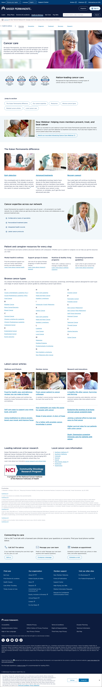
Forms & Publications (60, 578)
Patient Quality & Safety (36, 578)
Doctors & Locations (23, 15)
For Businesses (83, 575)
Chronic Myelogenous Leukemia (14, 322)
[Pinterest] (16, 640)
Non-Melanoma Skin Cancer (44, 355)
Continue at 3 (5, 509)
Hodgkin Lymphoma (42, 298)
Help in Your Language (9, 631)
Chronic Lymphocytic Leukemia (14, 319)
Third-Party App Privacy (59, 631)
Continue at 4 (5, 517)
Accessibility (5, 625)
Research (69, 26)
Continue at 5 (5, 521)
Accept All (83, 680)
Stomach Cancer (72, 316)
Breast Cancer (8, 310)
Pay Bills (55, 15)
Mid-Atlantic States (61, 462)
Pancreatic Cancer (73, 299)
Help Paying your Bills (60, 585)
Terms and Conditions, (23, 685)
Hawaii (57, 460)
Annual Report (33, 598)
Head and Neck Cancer (43, 295)
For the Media (33, 605)
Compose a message (44, 557)
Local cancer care (31, 108)
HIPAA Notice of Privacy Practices (37, 628)
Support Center (43, 2)
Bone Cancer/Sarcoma (11, 307)
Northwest (58, 463)
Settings (72, 680)
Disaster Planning (82, 625)
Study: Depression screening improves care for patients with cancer (79, 437)
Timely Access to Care (10, 589)
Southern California (61, 454)
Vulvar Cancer (71, 337)
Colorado (58, 456)
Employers (81, 2)
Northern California (61, 452)
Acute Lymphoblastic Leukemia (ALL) (16, 292)
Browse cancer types (69, 103)
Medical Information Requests (63, 589)
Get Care (48, 15)
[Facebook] (7, 640)
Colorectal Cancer (9, 325)
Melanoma (39, 340)
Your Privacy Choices (33, 631)
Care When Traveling (10, 585)
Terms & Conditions (58, 625)
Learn (3, 15)
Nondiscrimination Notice (9, 628)
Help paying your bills (94, 2)
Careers (31, 601)
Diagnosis (41, 26)
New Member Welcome (61, 575)
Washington (58, 465)
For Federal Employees (86, 578)
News (30, 582)
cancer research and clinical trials (35, 461)
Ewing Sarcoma (9, 337)
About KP (32, 575)
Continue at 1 (5, 493)
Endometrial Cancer (10, 331)
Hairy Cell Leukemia (42, 292)
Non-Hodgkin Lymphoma (44, 352)
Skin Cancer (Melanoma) (75, 307)
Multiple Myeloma (41, 343)
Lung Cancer (40, 334)
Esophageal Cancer (10, 334)
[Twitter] (3, 640)
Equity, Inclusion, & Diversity (37, 594)
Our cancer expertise (39, 103)
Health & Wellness (37, 15)
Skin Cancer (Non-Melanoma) (76, 310)
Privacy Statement (34, 685)
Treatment (51, 26)
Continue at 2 (5, 497)
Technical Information (83, 628)
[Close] (99, 680)
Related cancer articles (13, 108)
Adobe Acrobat (21, 665)
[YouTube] (12, 640)
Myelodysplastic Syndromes (44, 346)
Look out (6, 19)
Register (83, 8)
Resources (54, 103)
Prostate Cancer (72, 301)
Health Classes (8, 582)
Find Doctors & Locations (11, 578)
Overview (21, 26)
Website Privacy (32, 625)
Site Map (79, 631)
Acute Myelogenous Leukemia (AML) (16, 295)
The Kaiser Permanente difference (17, 103)
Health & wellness (7, 26)
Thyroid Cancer (72, 325)
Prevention (31, 26)
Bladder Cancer (9, 304)
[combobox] (77, 15)
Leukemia (39, 328)
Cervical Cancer (9, 316)
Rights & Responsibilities (59, 628)
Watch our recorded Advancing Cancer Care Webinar (55, 135)
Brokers (72, 2)
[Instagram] (21, 640)
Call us (8, 557)
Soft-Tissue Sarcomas (74, 313)
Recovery (60, 26)
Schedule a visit (74, 557)
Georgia (57, 458)
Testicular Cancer (72, 322)
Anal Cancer (8, 298)
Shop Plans (10, 15)
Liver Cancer (40, 331)
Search (97, 14)
